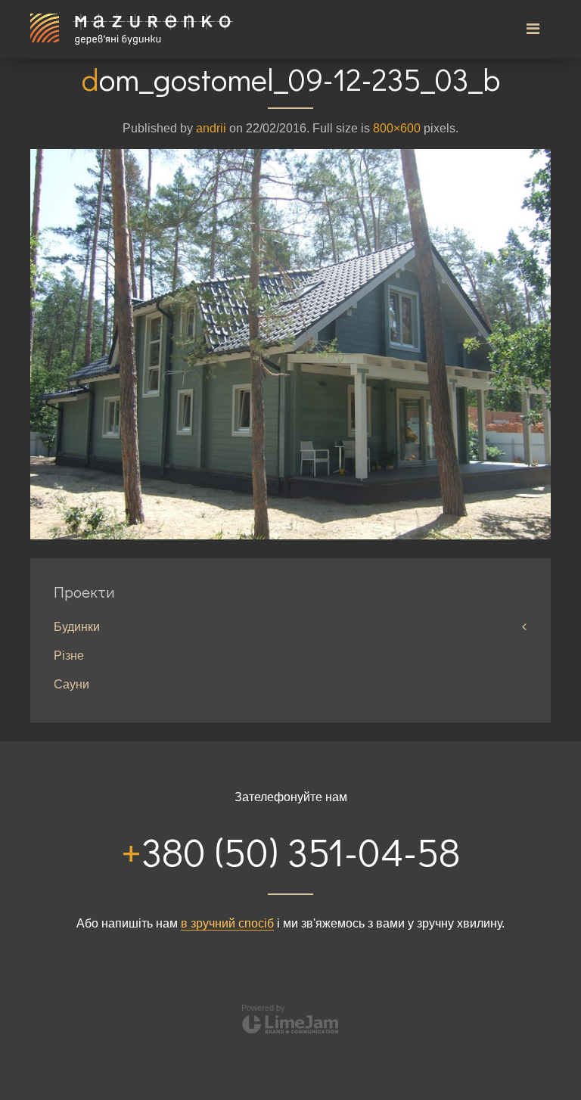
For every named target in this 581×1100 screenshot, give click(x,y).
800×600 (397, 128)
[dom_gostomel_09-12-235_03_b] (290, 343)
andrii (211, 128)
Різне (69, 655)
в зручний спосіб (227, 923)
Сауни (71, 684)
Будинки (77, 626)
